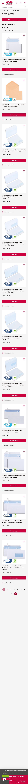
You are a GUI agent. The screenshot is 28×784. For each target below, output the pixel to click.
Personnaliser (14, 70)
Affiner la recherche (14, 20)
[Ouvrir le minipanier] (25, 3)
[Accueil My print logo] (9, 3)
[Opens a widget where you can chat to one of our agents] (22, 781)
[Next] (15, 593)
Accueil (3, 10)
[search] (14, 7)
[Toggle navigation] (3, 3)
